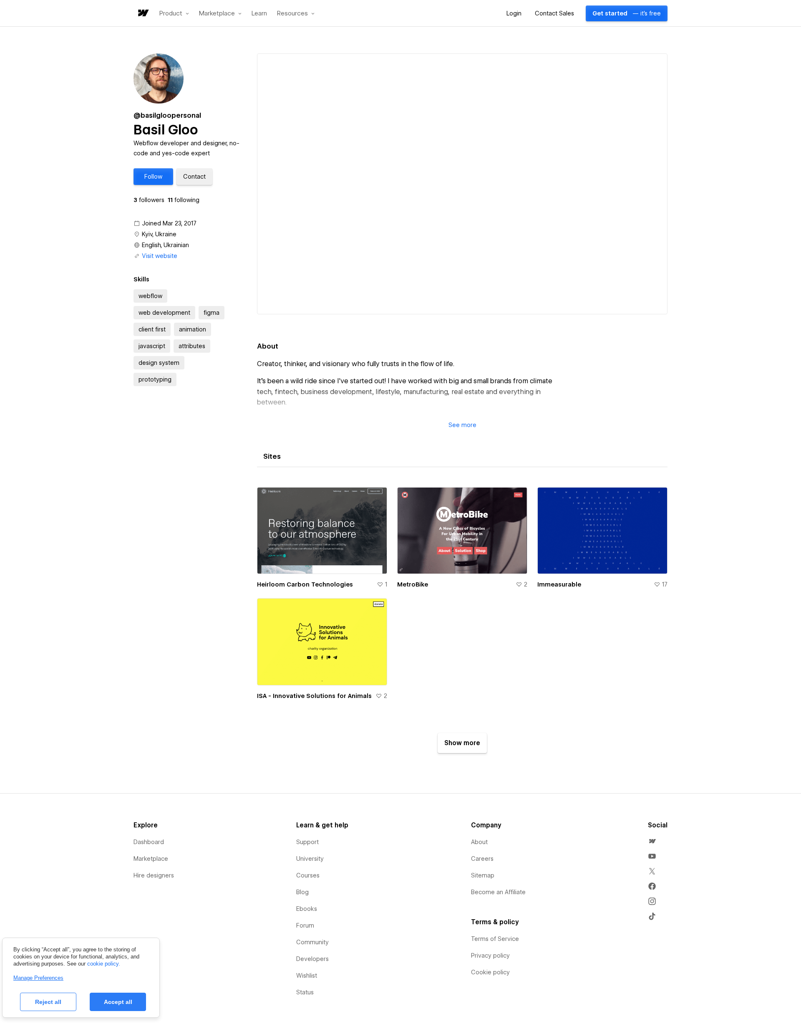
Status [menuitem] (305, 992)
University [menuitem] (310, 858)
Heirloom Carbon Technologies (305, 584)
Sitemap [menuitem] (482, 875)
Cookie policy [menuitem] (490, 972)
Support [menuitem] (307, 842)
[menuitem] (652, 841)
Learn (259, 13)
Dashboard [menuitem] (149, 842)
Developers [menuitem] (312, 959)
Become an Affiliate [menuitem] (498, 892)
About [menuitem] (479, 842)
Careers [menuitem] (482, 858)
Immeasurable (559, 584)
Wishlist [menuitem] (306, 975)
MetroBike (412, 584)
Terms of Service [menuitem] (495, 939)
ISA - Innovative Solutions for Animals (314, 696)
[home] (142, 13)
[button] (174, 13)
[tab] (272, 456)
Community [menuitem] (312, 942)
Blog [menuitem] (302, 892)
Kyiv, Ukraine (159, 234)
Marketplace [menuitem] (151, 858)
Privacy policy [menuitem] (490, 955)
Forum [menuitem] (305, 925)
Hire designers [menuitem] (154, 875)
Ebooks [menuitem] (306, 908)
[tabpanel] (462, 616)
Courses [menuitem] (308, 875)
